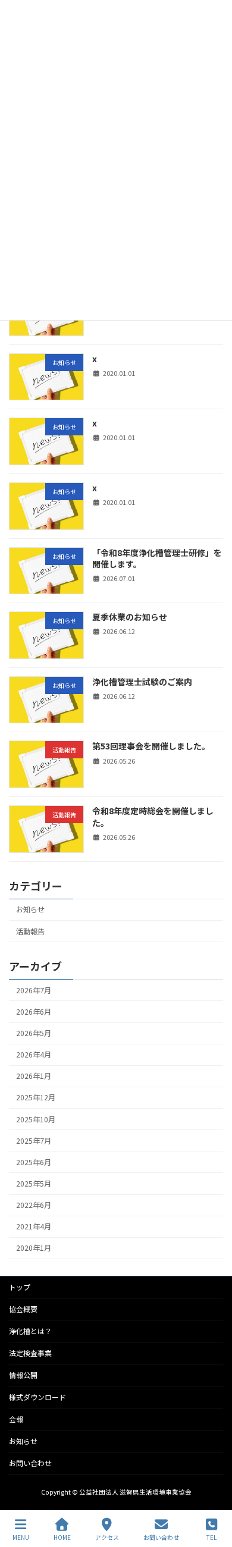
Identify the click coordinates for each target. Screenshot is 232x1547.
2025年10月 (35, 1118)
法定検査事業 (30, 1353)
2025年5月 (33, 1183)
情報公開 (23, 1375)
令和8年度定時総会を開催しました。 (153, 817)
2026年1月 (33, 1076)
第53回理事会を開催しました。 (151, 746)
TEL (211, 1537)
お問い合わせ (30, 1463)
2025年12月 (35, 1097)
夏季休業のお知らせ (129, 617)
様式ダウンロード (37, 1397)
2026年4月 (33, 1054)
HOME (62, 1537)
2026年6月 (33, 1011)
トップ (19, 1287)
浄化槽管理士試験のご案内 (142, 682)
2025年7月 (33, 1140)
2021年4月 (33, 1226)
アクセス (107, 1537)
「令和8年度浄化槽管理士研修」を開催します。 (157, 558)
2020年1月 (33, 1247)
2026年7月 (33, 990)
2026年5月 (33, 1033)
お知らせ (30, 909)
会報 (16, 1419)
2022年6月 (33, 1205)
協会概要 (23, 1309)
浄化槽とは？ (30, 1331)
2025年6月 (33, 1162)
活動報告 (30, 930)
